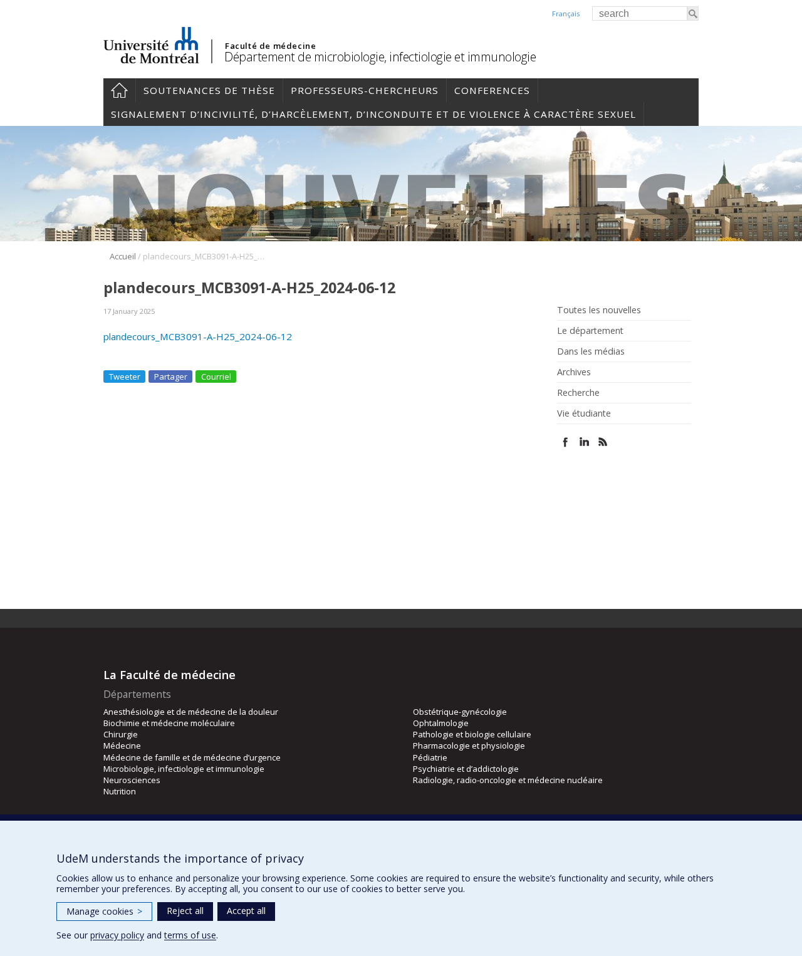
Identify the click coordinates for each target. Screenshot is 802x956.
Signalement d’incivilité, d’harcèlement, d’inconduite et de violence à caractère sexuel (373, 114)
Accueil (119, 90)
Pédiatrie (430, 757)
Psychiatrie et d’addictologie (466, 768)
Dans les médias (591, 351)
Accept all (246, 911)
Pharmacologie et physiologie (469, 745)
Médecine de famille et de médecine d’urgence (192, 757)
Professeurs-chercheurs (365, 90)
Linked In (584, 442)
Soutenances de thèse (209, 90)
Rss (603, 442)
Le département (590, 331)
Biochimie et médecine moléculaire (169, 723)
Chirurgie (120, 734)
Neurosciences (131, 780)
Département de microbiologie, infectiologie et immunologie (380, 56)
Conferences (492, 90)
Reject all (185, 911)
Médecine (122, 745)
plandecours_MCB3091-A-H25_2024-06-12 (197, 336)
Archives (574, 372)
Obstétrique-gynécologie (460, 711)
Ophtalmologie (441, 723)
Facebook (565, 442)
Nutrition (119, 791)
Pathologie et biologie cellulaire (472, 734)
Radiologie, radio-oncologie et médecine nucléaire (508, 780)
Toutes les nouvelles (599, 310)
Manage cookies (104, 911)
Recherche (578, 393)
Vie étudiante (584, 413)
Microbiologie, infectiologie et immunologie (183, 768)
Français (566, 13)
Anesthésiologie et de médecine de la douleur (190, 711)
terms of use (190, 935)
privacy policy (117, 935)
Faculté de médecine (270, 45)
